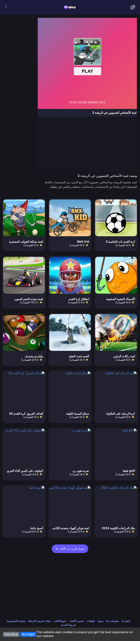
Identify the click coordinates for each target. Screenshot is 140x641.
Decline (11, 634)
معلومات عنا (112, 621)
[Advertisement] (87, 143)
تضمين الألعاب (76, 621)
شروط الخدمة (68, 625)
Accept (28, 634)
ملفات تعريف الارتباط (39, 621)
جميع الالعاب (59, 621)
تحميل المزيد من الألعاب (71, 548)
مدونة (101, 621)
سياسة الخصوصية (16, 621)
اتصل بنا (126, 621)
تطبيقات (90, 621)
